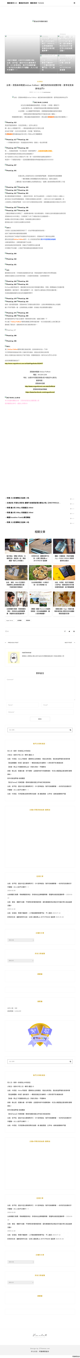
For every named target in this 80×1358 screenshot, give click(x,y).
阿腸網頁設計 (44, 1351)
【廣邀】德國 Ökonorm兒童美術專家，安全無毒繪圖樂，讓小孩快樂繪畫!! (40, 611)
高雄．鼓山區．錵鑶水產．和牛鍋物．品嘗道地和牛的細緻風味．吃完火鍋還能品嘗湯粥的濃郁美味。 (39, 772)
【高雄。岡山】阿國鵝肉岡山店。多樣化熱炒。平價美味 (26, 767)
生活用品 (40, 81)
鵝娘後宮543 (12, 3)
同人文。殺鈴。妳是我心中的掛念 (18, 751)
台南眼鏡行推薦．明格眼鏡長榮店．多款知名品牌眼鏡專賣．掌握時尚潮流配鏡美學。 (16, 611)
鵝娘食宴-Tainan (37, 3)
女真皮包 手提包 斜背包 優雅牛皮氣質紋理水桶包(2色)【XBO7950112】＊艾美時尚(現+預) (40, 503)
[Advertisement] (40, 427)
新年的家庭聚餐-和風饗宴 (16, 778)
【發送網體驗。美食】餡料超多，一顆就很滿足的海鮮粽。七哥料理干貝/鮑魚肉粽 (35, 763)
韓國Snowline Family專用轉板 (18, 517)
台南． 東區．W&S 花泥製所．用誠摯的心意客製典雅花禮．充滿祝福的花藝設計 (16, 585)
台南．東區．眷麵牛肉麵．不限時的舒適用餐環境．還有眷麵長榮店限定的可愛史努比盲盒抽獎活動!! (39, 903)
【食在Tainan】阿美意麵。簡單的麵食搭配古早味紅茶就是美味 (28, 782)
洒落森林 (28, 620)
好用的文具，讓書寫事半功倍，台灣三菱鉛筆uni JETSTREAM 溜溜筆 (40, 558)
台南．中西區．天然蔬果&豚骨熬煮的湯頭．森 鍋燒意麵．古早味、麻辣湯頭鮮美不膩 (36, 794)
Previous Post (13, 642)
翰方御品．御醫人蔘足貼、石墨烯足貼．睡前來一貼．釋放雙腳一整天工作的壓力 (16, 558)
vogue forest (9, 620)
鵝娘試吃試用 (24, 3)
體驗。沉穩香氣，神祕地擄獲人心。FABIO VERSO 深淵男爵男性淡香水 (64, 558)
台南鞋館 (19, 620)
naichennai (47, 92)
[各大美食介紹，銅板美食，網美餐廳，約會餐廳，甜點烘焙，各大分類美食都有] (40, 572)
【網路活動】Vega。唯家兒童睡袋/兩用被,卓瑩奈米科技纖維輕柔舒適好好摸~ (64, 611)
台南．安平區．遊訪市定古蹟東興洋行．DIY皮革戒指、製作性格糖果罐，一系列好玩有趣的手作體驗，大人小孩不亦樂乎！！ (39, 788)
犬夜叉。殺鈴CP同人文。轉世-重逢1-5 (20, 755)
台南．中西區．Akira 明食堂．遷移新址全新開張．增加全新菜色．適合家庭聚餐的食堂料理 (38, 759)
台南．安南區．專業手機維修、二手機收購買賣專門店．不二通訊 (29, 913)
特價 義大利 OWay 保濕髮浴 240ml (20, 508)
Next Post (68, 642)
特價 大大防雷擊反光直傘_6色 (18, 498)
